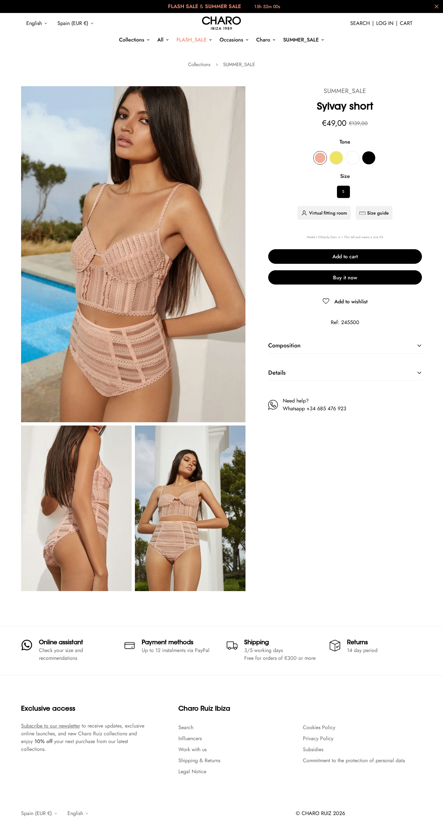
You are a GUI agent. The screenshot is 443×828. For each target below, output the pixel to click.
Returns (357, 643)
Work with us (192, 749)
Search (185, 727)
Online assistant (61, 643)
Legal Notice (192, 771)
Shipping (256, 643)
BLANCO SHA (352, 157)
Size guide (378, 213)
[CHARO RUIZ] (221, 23)
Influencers (190, 738)
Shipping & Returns (199, 760)
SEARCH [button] (360, 23)
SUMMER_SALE (301, 39)
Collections (131, 39)
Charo (263, 39)
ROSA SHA (320, 157)
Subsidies (313, 749)
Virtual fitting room (328, 213)
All (160, 39)
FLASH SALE (183, 6)
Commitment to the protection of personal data (354, 760)
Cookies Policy (319, 727)
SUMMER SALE (223, 6)
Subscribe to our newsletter (50, 725)
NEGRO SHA (368, 157)
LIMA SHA (336, 157)
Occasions (231, 39)
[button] (406, 23)
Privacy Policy (318, 738)
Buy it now (345, 277)
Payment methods (167, 643)
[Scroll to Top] (430, 792)
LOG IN (384, 23)
